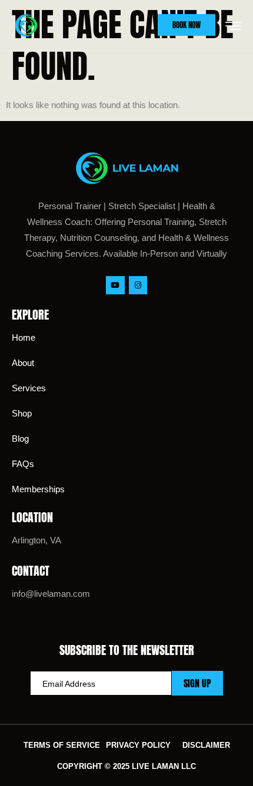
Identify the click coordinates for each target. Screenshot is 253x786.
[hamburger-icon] (233, 27)
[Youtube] (115, 285)
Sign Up (197, 683)
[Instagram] (138, 285)
